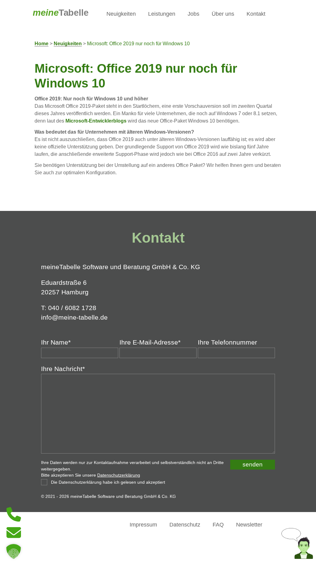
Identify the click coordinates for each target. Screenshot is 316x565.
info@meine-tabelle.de (74, 317)
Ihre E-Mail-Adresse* (150, 342)
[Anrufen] (13, 520)
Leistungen (161, 13)
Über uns (223, 13)
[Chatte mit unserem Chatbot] (297, 556)
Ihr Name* (56, 342)
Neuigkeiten (121, 13)
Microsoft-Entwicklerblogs (96, 120)
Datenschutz (184, 524)
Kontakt (256, 13)
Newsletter (249, 524)
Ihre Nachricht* (63, 369)
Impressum (143, 524)
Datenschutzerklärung (118, 475)
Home (41, 43)
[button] (13, 551)
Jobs (193, 13)
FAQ (218, 524)
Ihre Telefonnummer (227, 342)
